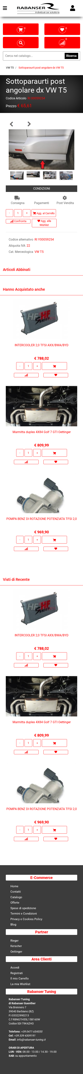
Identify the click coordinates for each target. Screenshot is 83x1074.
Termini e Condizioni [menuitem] (23, 913)
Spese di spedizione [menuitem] (23, 908)
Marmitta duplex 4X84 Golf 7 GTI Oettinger (42, 432)
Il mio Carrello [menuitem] (19, 978)
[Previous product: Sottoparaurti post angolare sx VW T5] (11, 124)
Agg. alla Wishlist (45, 223)
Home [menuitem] (14, 886)
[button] (41, 149)
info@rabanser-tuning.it (31, 1039)
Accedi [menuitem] (14, 967)
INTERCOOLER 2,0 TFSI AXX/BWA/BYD (42, 345)
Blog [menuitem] (13, 924)
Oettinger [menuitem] (16, 951)
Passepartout (50, 1070)
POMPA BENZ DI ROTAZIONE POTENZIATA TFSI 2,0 (41, 519)
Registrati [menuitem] (16, 973)
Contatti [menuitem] (15, 891)
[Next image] (69, 177)
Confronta (20, 221)
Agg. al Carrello (45, 213)
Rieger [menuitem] (14, 940)
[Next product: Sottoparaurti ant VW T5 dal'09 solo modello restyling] (29, 124)
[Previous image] (14, 177)
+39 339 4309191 (24, 1035)
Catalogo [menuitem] (16, 897)
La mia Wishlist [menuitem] (20, 984)
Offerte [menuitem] (14, 902)
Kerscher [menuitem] (16, 946)
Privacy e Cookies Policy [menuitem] (26, 919)
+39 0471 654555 (31, 1031)
